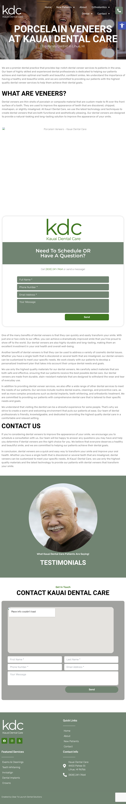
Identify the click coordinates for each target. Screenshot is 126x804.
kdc (11, 10)
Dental (85, 13)
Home (48, 7)
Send (87, 317)
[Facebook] (4, 741)
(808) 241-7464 (54, 269)
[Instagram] (12, 741)
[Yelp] (19, 741)
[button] (122, 26)
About (83, 7)
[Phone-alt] (119, 10)
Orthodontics (99, 7)
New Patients (64, 7)
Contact (102, 13)
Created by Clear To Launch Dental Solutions (22, 797)
